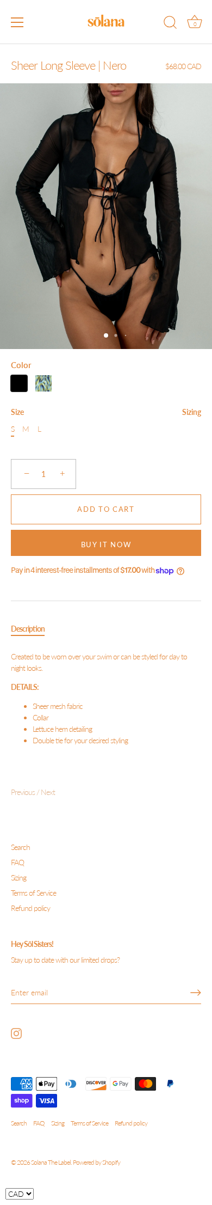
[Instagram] (16, 1032)
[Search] (170, 24)
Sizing (191, 412)
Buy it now (106, 544)
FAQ (17, 862)
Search (20, 847)
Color (21, 365)
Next (48, 792)
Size (106, 412)
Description (28, 628)
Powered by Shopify (96, 1162)
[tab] (33, 628)
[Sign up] (195, 992)
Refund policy (30, 908)
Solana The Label (51, 1162)
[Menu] (17, 22)
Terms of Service (33, 892)
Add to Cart (106, 509)
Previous (23, 792)
